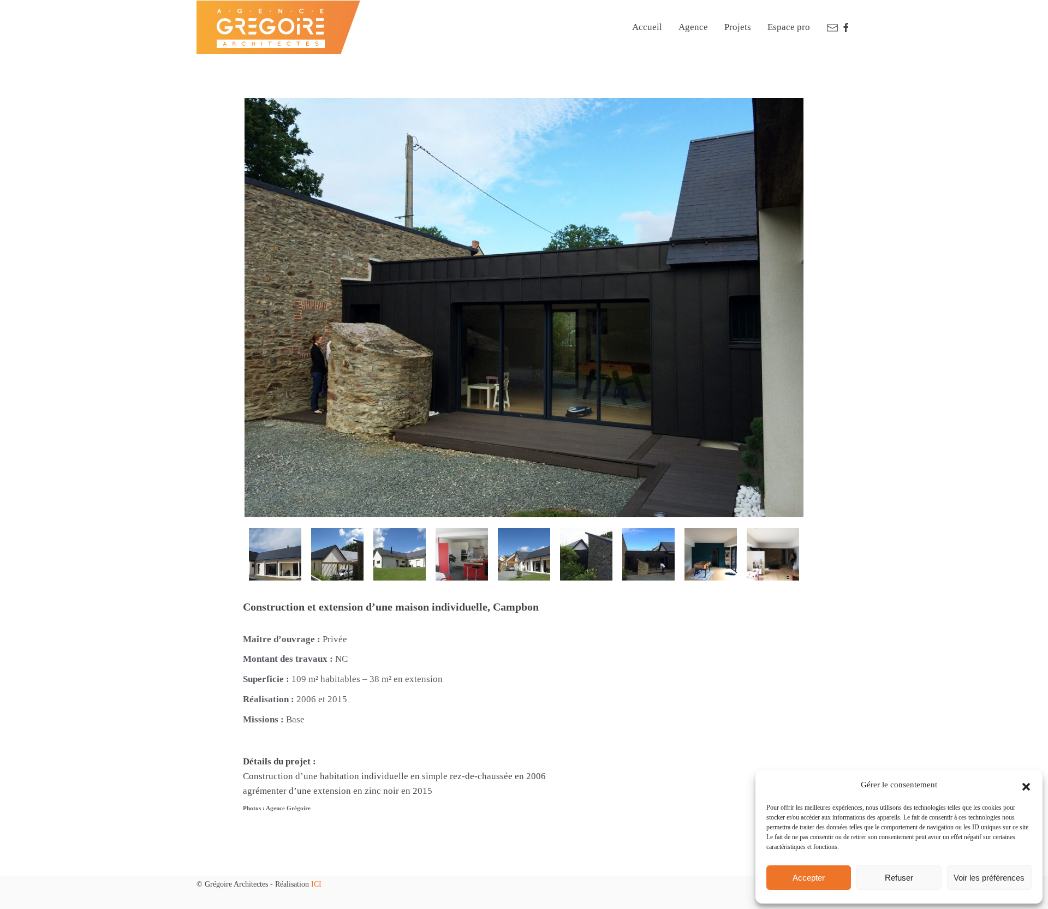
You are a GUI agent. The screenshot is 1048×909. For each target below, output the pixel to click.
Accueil (647, 27)
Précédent (302, 864)
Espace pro (788, 27)
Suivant (750, 864)
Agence (693, 27)
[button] (1026, 785)
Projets (737, 27)
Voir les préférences (989, 877)
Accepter (809, 877)
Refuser (899, 877)
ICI (316, 884)
